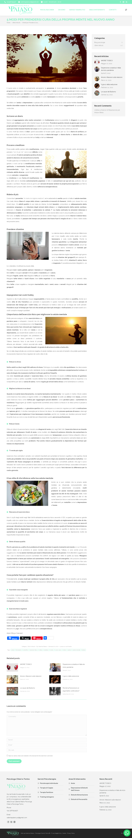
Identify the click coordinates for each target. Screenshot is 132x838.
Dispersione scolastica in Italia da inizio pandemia (74, 665)
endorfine (25, 649)
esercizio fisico (33, 649)
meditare (46, 649)
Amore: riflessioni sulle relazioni (30, 676)
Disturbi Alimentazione (79, 795)
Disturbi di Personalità (79, 799)
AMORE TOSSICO (26, 664)
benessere (18, 649)
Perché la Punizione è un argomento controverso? (71, 689)
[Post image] (12, 667)
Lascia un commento (66, 646)
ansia (12, 649)
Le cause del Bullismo (27, 688)
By (42, 646)
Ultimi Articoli (31, 646)
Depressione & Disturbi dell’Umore (79, 789)
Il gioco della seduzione (71, 676)
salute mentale (76, 649)
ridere (64, 649)
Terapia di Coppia (46, 788)
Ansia (73, 783)
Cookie (64, 833)
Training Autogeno (47, 797)
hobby (40, 649)
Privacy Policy (71, 833)
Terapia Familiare (46, 792)
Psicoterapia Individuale (49, 783)
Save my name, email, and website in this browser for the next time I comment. (31, 756)
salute (69, 649)
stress (83, 649)
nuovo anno (58, 649)
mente (51, 649)
